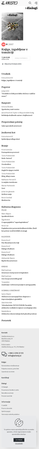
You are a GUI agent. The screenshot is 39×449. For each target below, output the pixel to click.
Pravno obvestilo (7, 408)
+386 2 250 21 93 (15, 353)
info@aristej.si (14, 355)
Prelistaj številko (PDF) (13, 64)
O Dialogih (5, 387)
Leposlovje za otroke (8, 372)
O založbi (4, 405)
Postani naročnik (7, 396)
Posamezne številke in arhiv (10, 390)
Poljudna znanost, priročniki (10, 369)
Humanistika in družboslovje (10, 366)
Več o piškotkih (19, 443)
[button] (36, 3)
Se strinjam (19, 439)
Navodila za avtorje (7, 393)
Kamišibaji (5, 378)
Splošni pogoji (6, 411)
